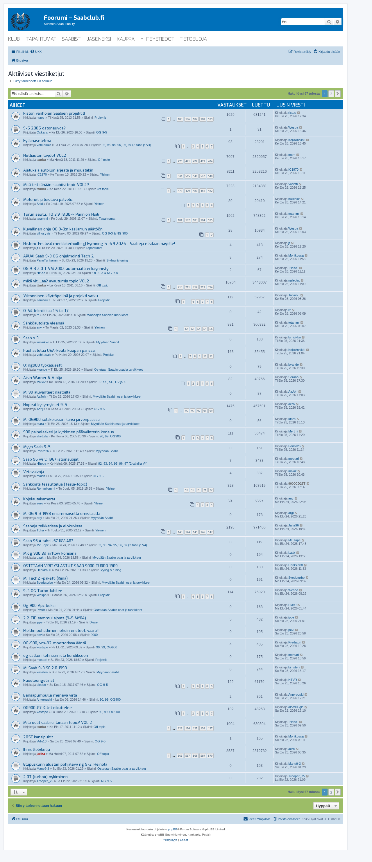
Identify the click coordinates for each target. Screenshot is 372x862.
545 (187, 176)
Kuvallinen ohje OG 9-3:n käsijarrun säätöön (63, 229)
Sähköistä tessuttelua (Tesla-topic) (55, 484)
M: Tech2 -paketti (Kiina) (45, 578)
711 (187, 287)
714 (210, 287)
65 (204, 329)
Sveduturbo (45, 582)
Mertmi (293, 431)
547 (203, 176)
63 (192, 329)
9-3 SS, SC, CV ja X (112, 382)
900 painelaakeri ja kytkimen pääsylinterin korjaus (68, 432)
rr (38, 315)
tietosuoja (193, 39)
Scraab (293, 377)
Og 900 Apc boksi (39, 605)
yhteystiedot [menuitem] (157, 39)
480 (195, 191)
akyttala (42, 436)
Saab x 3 (31, 338)
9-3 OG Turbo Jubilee (42, 590)
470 (180, 161)
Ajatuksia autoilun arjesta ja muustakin (58, 170)
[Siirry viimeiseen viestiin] (299, 112)
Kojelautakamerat (39, 499)
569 (203, 756)
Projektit (100, 117)
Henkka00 (44, 570)
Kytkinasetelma (37, 140)
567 (187, 756)
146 (203, 532)
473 (203, 161)
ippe (39, 622)
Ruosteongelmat (38, 680)
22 (211, 490)
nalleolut (294, 199)
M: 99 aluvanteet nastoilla (46, 392)
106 (187, 119)
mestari (293, 458)
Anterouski (44, 699)
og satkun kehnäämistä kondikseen (55, 655)
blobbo (41, 684)
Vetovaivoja (33, 471)
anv (39, 327)
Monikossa (296, 255)
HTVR (292, 679)
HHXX (41, 273)
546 (195, 176)
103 (195, 220)
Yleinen (105, 174)
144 (187, 532)
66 (211, 329)
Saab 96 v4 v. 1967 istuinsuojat (50, 459)
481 (203, 191)
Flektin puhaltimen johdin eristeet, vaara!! (61, 630)
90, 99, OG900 (110, 436)
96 (192, 411)
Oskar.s (42, 132)
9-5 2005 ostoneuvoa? (44, 128)
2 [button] (331, 93)
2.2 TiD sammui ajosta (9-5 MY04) (54, 618)
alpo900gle (295, 707)
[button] (338, 93)
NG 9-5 (106, 781)
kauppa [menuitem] (126, 39)
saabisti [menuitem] (71, 39)
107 (195, 119)
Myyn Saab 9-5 (37, 446)
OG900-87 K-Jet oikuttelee (47, 707)
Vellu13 (41, 741)
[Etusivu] (26, 20)
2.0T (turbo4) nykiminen (45, 776)
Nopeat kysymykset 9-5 (45, 404)
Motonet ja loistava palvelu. (48, 199)
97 (198, 411)
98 (204, 411)
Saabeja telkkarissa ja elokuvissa (52, 526)
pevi (39, 634)
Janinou (42, 300)
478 (180, 191)
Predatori (294, 642)
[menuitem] (36, 51)
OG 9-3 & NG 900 (115, 233)
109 (210, 119)
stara (40, 423)
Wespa (293, 127)
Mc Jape (43, 545)
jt (37, 248)
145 (195, 532)
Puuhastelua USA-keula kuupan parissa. (59, 350)
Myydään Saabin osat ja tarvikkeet (117, 396)
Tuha (40, 530)
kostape (42, 647)
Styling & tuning (117, 260)
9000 (94, 634)
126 (203, 728)
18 (186, 490)
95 (186, 411)
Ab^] (40, 409)
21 (204, 490)
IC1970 (42, 174)
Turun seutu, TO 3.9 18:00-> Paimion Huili (61, 214)
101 (180, 220)
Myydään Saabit (107, 342)
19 (192, 490)
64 (198, 329)
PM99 (41, 610)
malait (41, 476)
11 (211, 356)
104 (203, 220)
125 (195, 728)
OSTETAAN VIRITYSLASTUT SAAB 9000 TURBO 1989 (70, 565)
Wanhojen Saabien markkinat (107, 315)
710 (180, 287)
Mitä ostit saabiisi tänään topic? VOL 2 (57, 722)
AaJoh (41, 396)
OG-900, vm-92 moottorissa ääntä (54, 643)
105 (180, 119)
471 (187, 161)
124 (187, 728)
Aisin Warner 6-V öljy (42, 377)
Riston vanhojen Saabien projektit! (54, 113)
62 (186, 329)
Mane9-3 (43, 768)
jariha (41, 753)
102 (187, 220)
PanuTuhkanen (47, 260)
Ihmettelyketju (36, 749)
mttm (291, 154)
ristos (40, 117)
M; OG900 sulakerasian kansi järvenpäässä (61, 419)
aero (291, 404)
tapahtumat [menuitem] (41, 39)
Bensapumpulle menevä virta (50, 695)
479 (187, 191)
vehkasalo (44, 145)
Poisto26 (43, 451)
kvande (42, 369)
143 (180, 532)
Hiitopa (41, 463)
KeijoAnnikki (296, 140)
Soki (40, 203)
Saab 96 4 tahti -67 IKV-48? (48, 540)
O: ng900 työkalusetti (42, 365)
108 (203, 119)
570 (210, 756)
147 (210, 532)
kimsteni (42, 672)
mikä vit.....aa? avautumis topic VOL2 (56, 281)
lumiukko (43, 342)
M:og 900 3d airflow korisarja (49, 553)
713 (203, 287)
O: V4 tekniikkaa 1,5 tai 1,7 (46, 310)
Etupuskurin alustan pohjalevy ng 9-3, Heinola (65, 764)
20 (198, 490)
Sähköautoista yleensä (43, 323)
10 (204, 356)
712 (195, 287)
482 (210, 191)
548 (210, 176)
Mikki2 (41, 382)
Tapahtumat (107, 218)
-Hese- (293, 268)
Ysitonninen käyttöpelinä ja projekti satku (60, 295)
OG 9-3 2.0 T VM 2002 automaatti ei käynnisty (65, 268)
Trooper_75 (45, 781)
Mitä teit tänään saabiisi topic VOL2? (56, 184)
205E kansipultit (38, 737)
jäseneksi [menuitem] (99, 39)
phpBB (172, 829)
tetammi (42, 218)
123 (180, 728)
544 (180, 176)
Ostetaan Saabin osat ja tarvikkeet (118, 369)
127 (210, 728)
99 (211, 411)
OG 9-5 (101, 132)
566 (180, 756)
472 (195, 161)
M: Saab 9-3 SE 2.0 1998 (45, 668)
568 (195, 756)
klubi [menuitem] (14, 39)
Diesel (94, 622)
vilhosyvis (44, 233)
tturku (41, 159)
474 (210, 161)
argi (39, 518)
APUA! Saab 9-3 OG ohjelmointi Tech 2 (58, 256)
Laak (40, 557)
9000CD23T (296, 483)
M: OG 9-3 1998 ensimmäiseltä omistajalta (61, 513)
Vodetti (293, 184)
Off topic (104, 159)
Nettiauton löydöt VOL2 (44, 155)
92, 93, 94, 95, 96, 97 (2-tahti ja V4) (126, 145)
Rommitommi (46, 488)
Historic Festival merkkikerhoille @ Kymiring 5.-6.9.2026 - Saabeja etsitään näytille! (99, 243)
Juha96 (293, 525)
